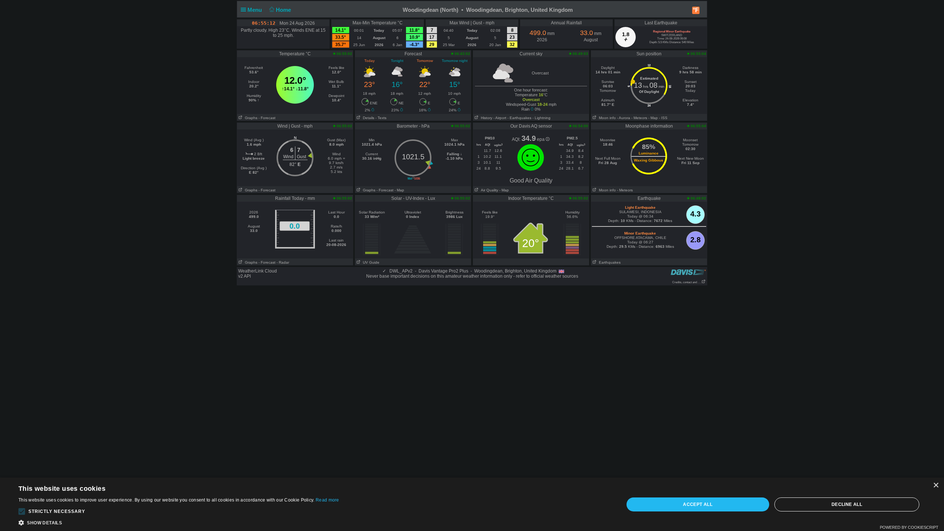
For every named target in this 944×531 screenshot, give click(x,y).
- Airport (499, 118)
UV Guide (370, 262)
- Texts (380, 118)
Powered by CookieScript (909, 527)
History (485, 118)
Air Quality (488, 190)
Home (284, 10)
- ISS (663, 118)
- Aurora (623, 118)
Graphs (250, 118)
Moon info (606, 118)
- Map (653, 118)
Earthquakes (609, 262)
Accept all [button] (697, 504)
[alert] (472, 504)
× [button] (935, 485)
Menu (255, 10)
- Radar (283, 262)
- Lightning (541, 118)
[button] (21, 511)
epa (541, 139)
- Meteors (639, 118)
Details (367, 118)
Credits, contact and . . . (686, 282)
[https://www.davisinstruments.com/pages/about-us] (688, 272)
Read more (327, 500)
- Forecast (266, 118)
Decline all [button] (847, 504)
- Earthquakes (519, 118)
